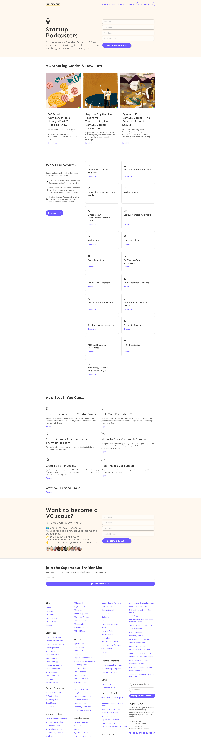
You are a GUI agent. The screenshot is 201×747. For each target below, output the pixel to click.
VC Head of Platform (54, 729)
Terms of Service (108, 687)
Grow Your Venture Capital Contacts (112, 698)
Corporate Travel (80, 703)
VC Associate (79, 624)
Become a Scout (54, 213)
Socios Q (104, 627)
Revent (104, 652)
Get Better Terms (108, 716)
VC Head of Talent (53, 725)
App (113, 4)
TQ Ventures (106, 613)
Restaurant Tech (80, 682)
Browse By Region (53, 637)
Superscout (53, 4)
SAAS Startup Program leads (140, 606)
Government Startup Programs (141, 603)
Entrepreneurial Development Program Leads (141, 620)
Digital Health (79, 644)
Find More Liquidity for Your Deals (112, 704)
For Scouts (50, 614)
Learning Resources (54, 665)
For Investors (51, 618)
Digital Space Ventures (83, 733)
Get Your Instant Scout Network (114, 726)
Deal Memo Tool (52, 675)
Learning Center (52, 647)
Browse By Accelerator (55, 644)
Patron (76, 729)
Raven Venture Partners (111, 645)
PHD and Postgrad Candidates (141, 667)
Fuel (75, 685)
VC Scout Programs (109, 672)
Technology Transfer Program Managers (141, 675)
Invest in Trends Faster (110, 712)
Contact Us (50, 706)
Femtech (77, 654)
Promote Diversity (108, 723)
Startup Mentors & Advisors (140, 625)
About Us (49, 611)
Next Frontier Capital (109, 641)
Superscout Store (53, 658)
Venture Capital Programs (111, 665)
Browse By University (54, 640)
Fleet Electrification (81, 668)
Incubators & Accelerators (139, 660)
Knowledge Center (53, 699)
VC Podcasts (51, 651)
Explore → (50, 426)
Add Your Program (53, 692)
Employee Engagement (83, 657)
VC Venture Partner (81, 627)
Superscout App (52, 661)
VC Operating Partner (54, 732)
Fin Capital (105, 617)
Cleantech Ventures (81, 726)
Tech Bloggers (135, 616)
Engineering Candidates (138, 646)
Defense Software (81, 678)
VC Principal (78, 603)
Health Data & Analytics (83, 710)
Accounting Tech (80, 664)
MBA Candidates (135, 670)
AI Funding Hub (52, 696)
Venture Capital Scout (82, 613)
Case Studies (51, 703)
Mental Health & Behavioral (84, 661)
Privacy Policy (106, 684)
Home (48, 607)
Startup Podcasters (137, 642)
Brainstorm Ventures (109, 624)
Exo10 (104, 620)
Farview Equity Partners (111, 603)
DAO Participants (136, 632)
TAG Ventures (107, 606)
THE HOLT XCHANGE (82, 736)
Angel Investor (79, 606)
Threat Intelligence (81, 675)
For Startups (51, 621)
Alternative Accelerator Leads (141, 656)
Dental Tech (78, 650)
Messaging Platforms (82, 706)
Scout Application (52, 654)
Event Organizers (136, 635)
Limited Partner (80, 620)
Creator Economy (81, 699)
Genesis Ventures (81, 722)
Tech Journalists (135, 628)
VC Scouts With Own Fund (139, 649)
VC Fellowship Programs (111, 668)
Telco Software (80, 647)
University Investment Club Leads (140, 611)
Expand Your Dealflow (110, 719)
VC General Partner (81, 617)
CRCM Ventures (107, 648)
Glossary (49, 679)
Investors (121, 4)
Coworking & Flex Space (83, 696)
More (130, 4)
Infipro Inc (105, 638)
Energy (76, 692)
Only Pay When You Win (110, 709)
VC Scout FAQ (51, 672)
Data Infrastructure (81, 689)
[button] (131, 4)
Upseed (49, 625)
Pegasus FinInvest (108, 631)
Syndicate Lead (52, 736)
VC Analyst (78, 610)
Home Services (80, 671)
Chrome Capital (107, 610)
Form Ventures (107, 634)
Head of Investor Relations (57, 718)
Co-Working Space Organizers (141, 639)
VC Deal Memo (79, 631)
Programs (106, 4)
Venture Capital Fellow (55, 722)
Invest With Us (52, 682)
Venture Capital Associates (140, 653)
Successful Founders (137, 663)
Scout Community (53, 668)
